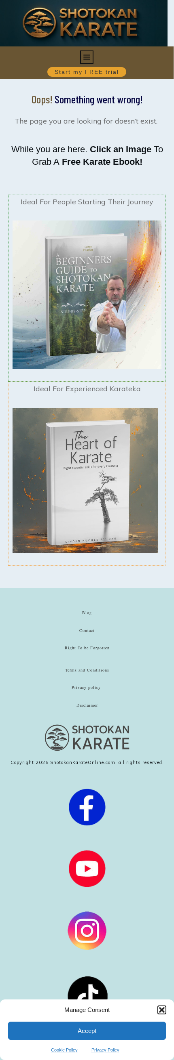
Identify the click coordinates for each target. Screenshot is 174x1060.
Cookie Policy (64, 1049)
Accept (87, 1030)
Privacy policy (86, 687)
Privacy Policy (105, 1049)
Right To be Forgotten (87, 648)
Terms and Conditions (87, 670)
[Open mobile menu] (87, 55)
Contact (87, 630)
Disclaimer (87, 705)
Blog (87, 612)
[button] (162, 1010)
